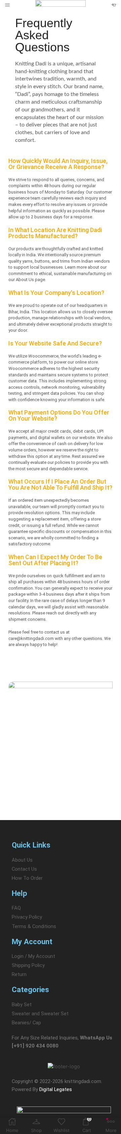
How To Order (27, 878)
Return (19, 974)
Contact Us (24, 869)
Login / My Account (33, 956)
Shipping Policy (28, 965)
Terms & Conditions (34, 926)
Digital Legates (55, 1089)
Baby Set (22, 1005)
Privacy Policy (27, 917)
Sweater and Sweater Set (40, 1014)
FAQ (16, 908)
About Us (22, 860)
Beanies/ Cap (26, 1023)
